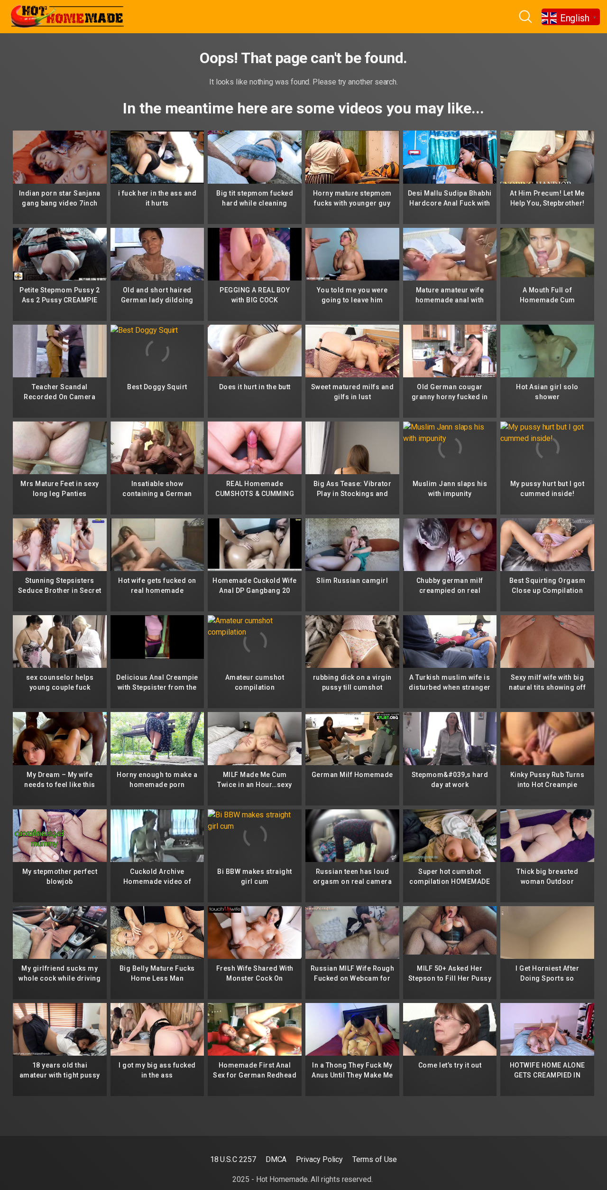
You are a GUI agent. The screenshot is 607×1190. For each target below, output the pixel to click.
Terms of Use (374, 1159)
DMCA (276, 1159)
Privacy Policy (319, 1159)
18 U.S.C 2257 (233, 1159)
